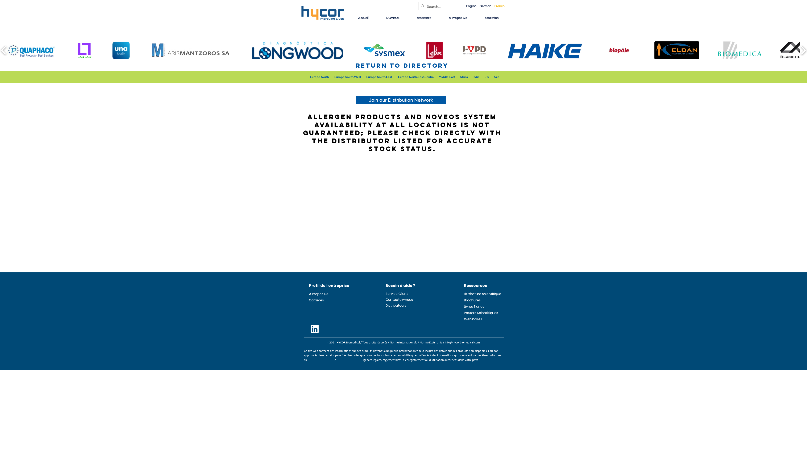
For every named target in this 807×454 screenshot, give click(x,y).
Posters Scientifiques (474, 312)
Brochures (472, 300)
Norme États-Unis (431, 342)
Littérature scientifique (474, 294)
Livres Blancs (474, 306)
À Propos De (318, 294)
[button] (363, 18)
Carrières (316, 300)
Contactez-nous (396, 299)
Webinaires (473, 319)
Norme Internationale (403, 342)
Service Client (396, 293)
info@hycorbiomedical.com (462, 342)
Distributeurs (396, 305)
